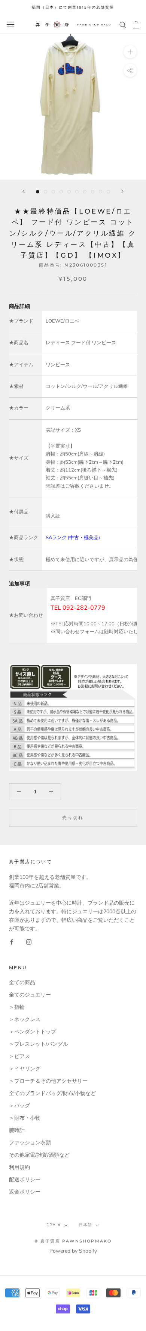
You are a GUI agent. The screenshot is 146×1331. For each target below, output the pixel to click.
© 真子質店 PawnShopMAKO (73, 1241)
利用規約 (19, 1167)
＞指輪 (17, 1007)
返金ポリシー (24, 1191)
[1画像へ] (37, 191)
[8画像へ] (92, 191)
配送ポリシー (24, 1179)
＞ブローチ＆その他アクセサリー (48, 1081)
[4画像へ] (61, 191)
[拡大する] (130, 51)
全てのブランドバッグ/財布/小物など (52, 1093)
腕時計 (17, 1130)
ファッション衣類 (30, 1142)
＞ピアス (19, 1056)
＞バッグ (19, 1105)
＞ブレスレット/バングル (38, 1044)
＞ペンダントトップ (32, 1031)
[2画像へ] (45, 191)
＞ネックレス (24, 1019)
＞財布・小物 (24, 1118)
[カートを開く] (136, 24)
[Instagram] (28, 941)
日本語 (85, 1224)
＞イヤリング (24, 1068)
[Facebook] (11, 941)
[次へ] (122, 191)
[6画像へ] (77, 191)
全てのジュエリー (30, 994)
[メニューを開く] (10, 24)
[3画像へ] (53, 191)
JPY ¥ (54, 1224)
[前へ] (23, 191)
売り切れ (73, 817)
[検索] (122, 24)
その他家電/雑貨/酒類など (39, 1155)
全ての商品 (22, 982)
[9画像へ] (100, 191)
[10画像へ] (108, 191)
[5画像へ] (69, 191)
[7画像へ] (84, 191)
